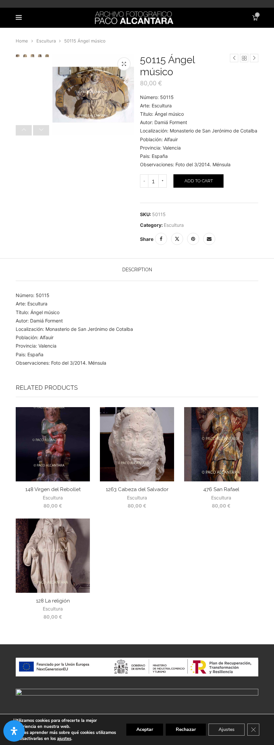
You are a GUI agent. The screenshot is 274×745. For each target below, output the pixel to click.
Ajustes (227, 729)
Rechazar (186, 729)
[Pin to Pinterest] (193, 239)
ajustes (64, 739)
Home (22, 40)
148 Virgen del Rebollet (53, 489)
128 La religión (53, 601)
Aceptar (144, 729)
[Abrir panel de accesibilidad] (14, 731)
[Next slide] (41, 130)
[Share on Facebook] (161, 239)
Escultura (46, 40)
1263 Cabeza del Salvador (137, 489)
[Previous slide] (24, 130)
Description (137, 269)
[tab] (137, 269)
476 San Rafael (221, 489)
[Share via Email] (209, 239)
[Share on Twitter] (177, 239)
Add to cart (198, 180)
